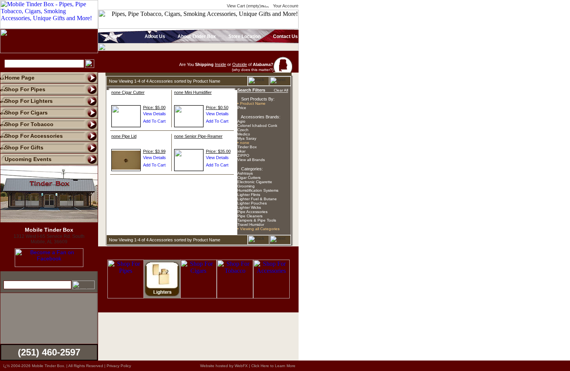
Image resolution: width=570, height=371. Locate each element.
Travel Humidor (250, 224)
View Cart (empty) (243, 5)
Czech (243, 130)
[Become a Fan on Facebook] (49, 265)
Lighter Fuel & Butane (257, 199)
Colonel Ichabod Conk (257, 125)
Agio (241, 121)
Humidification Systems (257, 190)
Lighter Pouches (252, 203)
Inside (220, 64)
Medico (243, 134)
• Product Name (251, 103)
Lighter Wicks (249, 207)
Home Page (20, 78)
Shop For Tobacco (29, 124)
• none (243, 142)
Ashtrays (245, 173)
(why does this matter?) (252, 70)
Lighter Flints (248, 194)
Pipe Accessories (252, 212)
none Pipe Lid (123, 136)
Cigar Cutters (249, 177)
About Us (154, 36)
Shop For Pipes (25, 89)
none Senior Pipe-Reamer (198, 136)
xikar (241, 151)
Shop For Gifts (24, 147)
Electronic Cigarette (254, 182)
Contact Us (285, 36)
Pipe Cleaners (250, 216)
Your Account (285, 5)
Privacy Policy (119, 366)
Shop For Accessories (34, 136)
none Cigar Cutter (128, 92)
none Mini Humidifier (193, 92)
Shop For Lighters (29, 101)
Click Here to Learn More (273, 366)
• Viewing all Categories (258, 229)
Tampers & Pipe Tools (256, 220)
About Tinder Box (196, 36)
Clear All (281, 90)
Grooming (246, 186)
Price (241, 108)
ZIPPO (243, 155)
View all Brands (251, 160)
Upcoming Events (28, 159)
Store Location (244, 36)
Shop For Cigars (26, 112)
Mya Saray (246, 138)
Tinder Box (247, 147)
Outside (239, 64)
